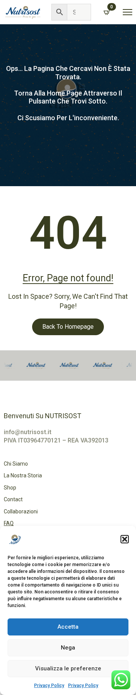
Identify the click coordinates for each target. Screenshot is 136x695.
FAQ (9, 523)
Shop (10, 488)
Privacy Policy (49, 685)
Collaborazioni (21, 511)
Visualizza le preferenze (68, 668)
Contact (13, 499)
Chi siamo (16, 464)
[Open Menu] (127, 12)
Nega (68, 647)
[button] (124, 539)
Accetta (68, 626)
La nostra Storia (23, 475)
